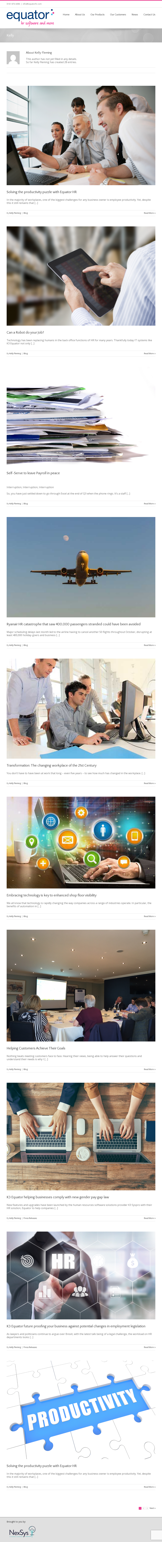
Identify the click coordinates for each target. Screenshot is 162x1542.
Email (153, 70)
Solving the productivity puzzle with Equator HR (42, 192)
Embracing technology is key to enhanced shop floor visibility (52, 895)
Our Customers (118, 14)
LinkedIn (149, 3)
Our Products (97, 14)
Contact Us (149, 14)
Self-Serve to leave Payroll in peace (33, 473)
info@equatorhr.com (32, 4)
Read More (149, 213)
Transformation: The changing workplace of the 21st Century (52, 766)
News (135, 14)
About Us (80, 14)
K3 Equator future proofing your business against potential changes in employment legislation (76, 1326)
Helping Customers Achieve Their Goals (36, 1048)
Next (152, 1508)
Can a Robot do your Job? (25, 333)
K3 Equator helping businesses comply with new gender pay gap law (58, 1197)
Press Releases (30, 1218)
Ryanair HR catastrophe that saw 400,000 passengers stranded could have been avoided (74, 624)
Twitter (154, 3)
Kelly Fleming (15, 213)
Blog (26, 213)
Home (66, 14)
